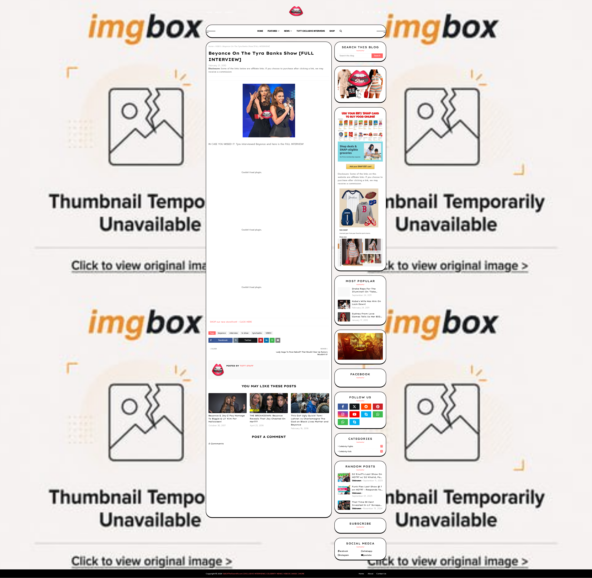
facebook (343, 551)
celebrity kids (360, 451)
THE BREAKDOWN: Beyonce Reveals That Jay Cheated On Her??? (268, 418)
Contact (229, 12)
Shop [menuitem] (332, 31)
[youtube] (354, 414)
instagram (344, 555)
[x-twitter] (368, 12)
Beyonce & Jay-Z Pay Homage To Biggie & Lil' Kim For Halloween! (226, 418)
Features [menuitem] (272, 31)
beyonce (222, 333)
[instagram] (374, 12)
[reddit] (366, 407)
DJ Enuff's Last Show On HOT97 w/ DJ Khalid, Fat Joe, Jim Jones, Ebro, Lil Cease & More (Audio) (367, 476)
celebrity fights (361, 446)
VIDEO (218, 46)
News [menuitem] (287, 31)
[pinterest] (379, 12)
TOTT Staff (246, 366)
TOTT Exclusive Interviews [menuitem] (311, 31)
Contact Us (381, 573)
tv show (245, 333)
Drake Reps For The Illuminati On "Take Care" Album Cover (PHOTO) (364, 290)
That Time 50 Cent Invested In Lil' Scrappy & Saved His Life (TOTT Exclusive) (366, 504)
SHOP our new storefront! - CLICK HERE (231, 321)
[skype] (384, 12)
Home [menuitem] (260, 31)
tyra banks (257, 333)
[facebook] (362, 12)
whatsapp (367, 551)
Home (209, 12)
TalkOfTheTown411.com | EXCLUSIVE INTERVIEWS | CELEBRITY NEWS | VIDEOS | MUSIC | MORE (263, 573)
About (218, 12)
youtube (367, 555)
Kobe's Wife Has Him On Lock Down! (366, 302)
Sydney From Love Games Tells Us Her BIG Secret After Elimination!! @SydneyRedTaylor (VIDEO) (366, 315)
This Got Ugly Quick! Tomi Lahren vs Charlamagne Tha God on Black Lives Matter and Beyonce (309, 420)
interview (234, 333)
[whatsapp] (378, 414)
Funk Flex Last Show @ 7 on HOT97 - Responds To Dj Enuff (367, 488)
